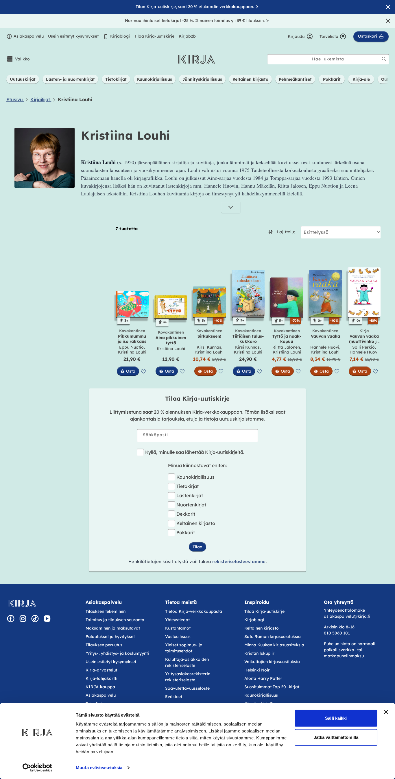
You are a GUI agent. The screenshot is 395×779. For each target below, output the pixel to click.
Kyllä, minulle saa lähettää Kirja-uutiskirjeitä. (194, 452)
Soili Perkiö (363, 347)
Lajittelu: (286, 231)
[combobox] (328, 59)
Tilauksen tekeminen (105, 611)
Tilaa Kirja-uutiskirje (154, 36)
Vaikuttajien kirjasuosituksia (272, 661)
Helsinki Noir (257, 670)
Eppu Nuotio (131, 347)
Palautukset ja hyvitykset (110, 636)
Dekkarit (185, 514)
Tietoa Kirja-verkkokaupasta (193, 611)
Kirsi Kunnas (209, 347)
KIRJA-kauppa (100, 686)
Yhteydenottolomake (344, 610)
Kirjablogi (120, 36)
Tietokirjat (187, 486)
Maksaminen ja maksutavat (113, 628)
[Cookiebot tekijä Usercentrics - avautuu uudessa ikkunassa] (37, 767)
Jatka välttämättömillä (336, 736)
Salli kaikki (336, 718)
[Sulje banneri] (386, 712)
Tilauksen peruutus (104, 644)
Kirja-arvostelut (101, 670)
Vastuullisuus (178, 636)
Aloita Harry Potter (263, 678)
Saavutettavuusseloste (187, 688)
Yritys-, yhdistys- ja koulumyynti (117, 653)
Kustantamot (178, 628)
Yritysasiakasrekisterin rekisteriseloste (187, 676)
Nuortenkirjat (191, 505)
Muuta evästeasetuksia (99, 767)
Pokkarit (185, 532)
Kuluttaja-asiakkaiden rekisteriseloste (187, 662)
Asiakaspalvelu (29, 36)
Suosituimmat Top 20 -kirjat (271, 686)
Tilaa (197, 546)
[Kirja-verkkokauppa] (21, 603)
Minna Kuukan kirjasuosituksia (274, 644)
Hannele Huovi (324, 347)
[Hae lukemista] (384, 59)
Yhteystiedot (177, 619)
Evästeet (173, 696)
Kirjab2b (187, 36)
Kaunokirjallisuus (195, 477)
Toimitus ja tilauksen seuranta (115, 619)
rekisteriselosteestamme (238, 561)
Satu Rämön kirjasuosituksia (272, 636)
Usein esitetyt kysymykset (73, 36)
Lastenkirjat (189, 495)
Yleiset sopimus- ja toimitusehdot (183, 648)
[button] (18, 59)
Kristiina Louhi (132, 352)
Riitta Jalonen (286, 347)
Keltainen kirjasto (195, 523)
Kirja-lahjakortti (101, 678)
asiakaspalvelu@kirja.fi (347, 616)
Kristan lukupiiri (260, 653)
